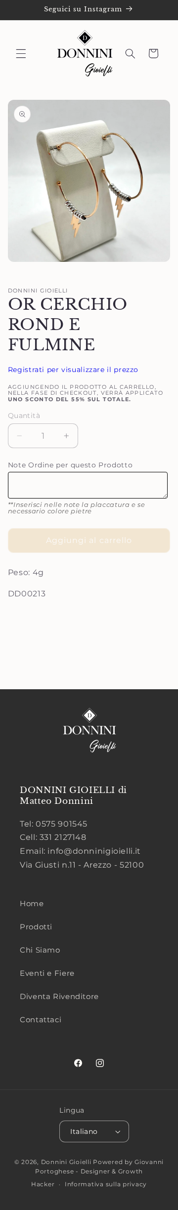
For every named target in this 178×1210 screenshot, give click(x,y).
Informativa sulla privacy (106, 1184)
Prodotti (36, 926)
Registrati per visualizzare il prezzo (73, 369)
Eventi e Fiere (47, 973)
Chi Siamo (40, 950)
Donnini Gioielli (67, 1162)
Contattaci (40, 1019)
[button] (20, 53)
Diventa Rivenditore (59, 996)
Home (32, 903)
